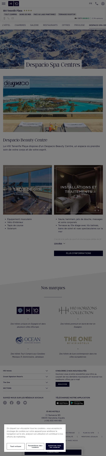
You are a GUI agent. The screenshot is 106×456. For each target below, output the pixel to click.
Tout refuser (15, 446)
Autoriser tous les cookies (54, 446)
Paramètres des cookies (35, 446)
